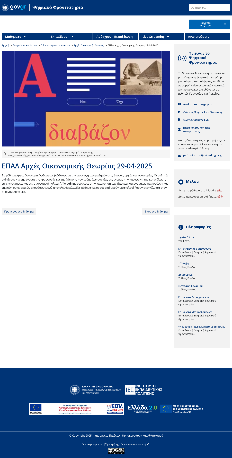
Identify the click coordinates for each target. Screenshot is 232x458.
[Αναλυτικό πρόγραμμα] (179, 104)
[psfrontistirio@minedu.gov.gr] (179, 155)
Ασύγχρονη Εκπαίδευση (114, 37)
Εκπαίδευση (60, 37)
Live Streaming (153, 37)
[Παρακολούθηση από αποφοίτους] (179, 129)
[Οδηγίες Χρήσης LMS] (179, 119)
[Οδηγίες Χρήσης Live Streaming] (179, 112)
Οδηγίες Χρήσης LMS (196, 119)
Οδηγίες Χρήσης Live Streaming (203, 112)
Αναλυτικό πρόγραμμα (197, 104)
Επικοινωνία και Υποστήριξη (135, 444)
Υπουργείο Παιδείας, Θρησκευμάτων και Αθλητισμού (129, 435)
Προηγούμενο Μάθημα (19, 211)
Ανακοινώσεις (198, 37)
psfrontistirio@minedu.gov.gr (203, 155)
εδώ (219, 190)
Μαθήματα (13, 37)
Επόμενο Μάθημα (156, 211)
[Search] (227, 7)
